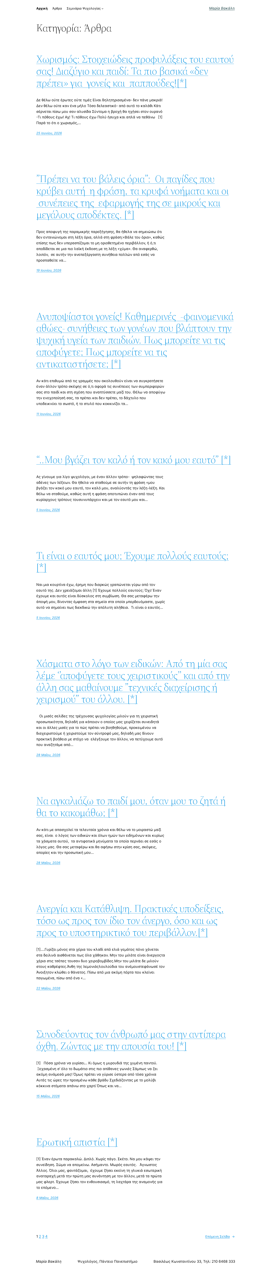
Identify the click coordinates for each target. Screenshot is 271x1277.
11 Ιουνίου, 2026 (48, 414)
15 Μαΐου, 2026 (48, 1096)
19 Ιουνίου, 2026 (48, 270)
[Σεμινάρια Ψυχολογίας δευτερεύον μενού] (103, 9)
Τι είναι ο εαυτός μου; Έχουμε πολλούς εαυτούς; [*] (132, 561)
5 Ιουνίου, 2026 (48, 510)
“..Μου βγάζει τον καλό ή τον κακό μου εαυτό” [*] (133, 460)
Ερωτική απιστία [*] (77, 1142)
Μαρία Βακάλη (222, 8)
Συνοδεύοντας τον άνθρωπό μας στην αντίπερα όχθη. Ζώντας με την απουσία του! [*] (131, 1040)
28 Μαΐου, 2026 (48, 755)
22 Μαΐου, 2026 (48, 988)
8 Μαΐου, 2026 (47, 1198)
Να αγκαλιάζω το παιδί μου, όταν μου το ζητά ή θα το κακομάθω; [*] (131, 806)
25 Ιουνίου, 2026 (49, 133)
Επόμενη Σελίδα (220, 1236)
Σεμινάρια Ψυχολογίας (84, 8)
